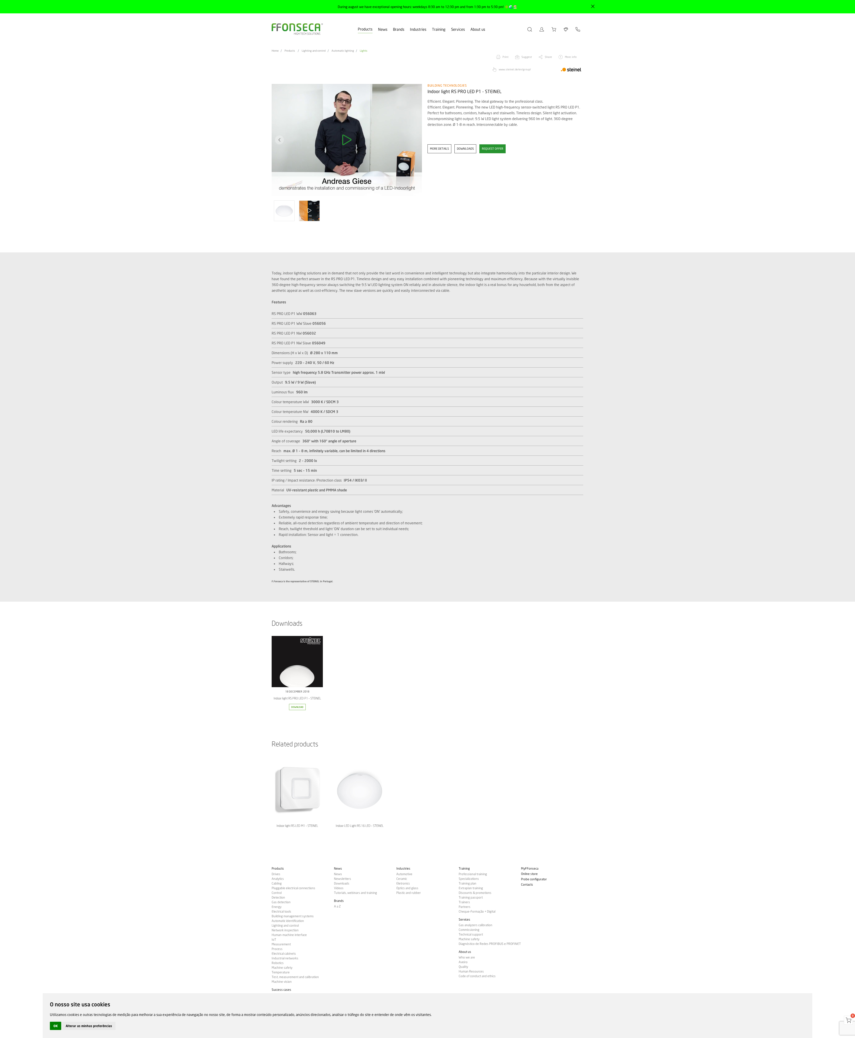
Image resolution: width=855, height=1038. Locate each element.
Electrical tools (281, 911)
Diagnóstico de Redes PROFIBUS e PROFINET (490, 944)
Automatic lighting (343, 50)
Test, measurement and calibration (295, 977)
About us (477, 29)
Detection (278, 897)
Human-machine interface (289, 935)
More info (571, 57)
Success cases (281, 989)
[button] (414, 139)
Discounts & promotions (475, 893)
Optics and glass (407, 888)
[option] (347, 140)
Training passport (471, 897)
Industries (418, 29)
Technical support (471, 934)
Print (506, 57)
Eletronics (403, 883)
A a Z (337, 906)
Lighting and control (314, 50)
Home (275, 50)
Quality (463, 967)
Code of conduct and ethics (477, 976)
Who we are (467, 957)
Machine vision (282, 981)
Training (439, 29)
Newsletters (342, 879)
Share (548, 57)
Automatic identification (288, 921)
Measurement (281, 944)
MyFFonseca (529, 868)
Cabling (277, 883)
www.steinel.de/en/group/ (515, 69)
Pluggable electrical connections (293, 888)
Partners (464, 907)
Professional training (473, 874)
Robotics (278, 963)
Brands (398, 29)
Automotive (404, 874)
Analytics (278, 879)
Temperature (281, 972)
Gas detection (281, 902)
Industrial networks (285, 958)
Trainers (464, 902)
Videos (339, 888)
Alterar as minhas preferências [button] (89, 1026)
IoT (274, 939)
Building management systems (293, 916)
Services (458, 29)
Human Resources (471, 971)
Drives (276, 874)
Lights (363, 50)
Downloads (341, 883)
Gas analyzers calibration (475, 925)
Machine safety (282, 967)
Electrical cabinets (284, 953)
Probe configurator (534, 879)
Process (277, 949)
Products (365, 29)
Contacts (527, 884)
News (382, 29)
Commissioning (469, 930)
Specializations (469, 879)
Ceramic (401, 879)
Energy (276, 907)
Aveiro (463, 962)
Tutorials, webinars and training (355, 893)
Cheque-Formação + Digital (477, 911)
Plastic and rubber (408, 893)
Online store (529, 874)
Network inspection (285, 930)
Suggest (526, 57)
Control (277, 893)
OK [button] (55, 1026)
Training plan (467, 883)
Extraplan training (471, 888)
